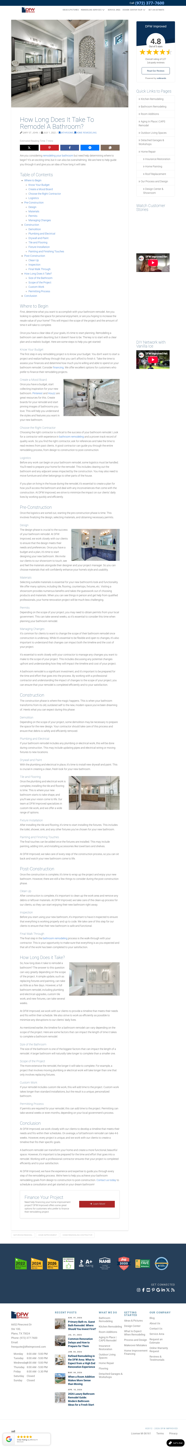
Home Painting (153, 166)
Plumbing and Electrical (41, 233)
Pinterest (37, 393)
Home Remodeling (86, 132)
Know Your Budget (39, 184)
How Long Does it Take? (38, 273)
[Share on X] (29, 148)
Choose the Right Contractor (44, 193)
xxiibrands (161, 78)
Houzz (52, 393)
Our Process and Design (154, 181)
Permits (32, 215)
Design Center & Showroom (153, 190)
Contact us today (106, 1180)
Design (32, 207)
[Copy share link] (110, 148)
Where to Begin (32, 180)
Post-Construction (34, 255)
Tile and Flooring (37, 242)
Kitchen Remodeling (152, 99)
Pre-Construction (34, 202)
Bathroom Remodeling (153, 106)
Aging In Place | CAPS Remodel (152, 123)
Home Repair (148, 151)
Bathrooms (66, 132)
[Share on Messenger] (90, 148)
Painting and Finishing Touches (46, 251)
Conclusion (30, 295)
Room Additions (150, 113)
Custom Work (36, 286)
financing (58, 367)
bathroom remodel (23, 1235)
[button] (155, 10)
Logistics (33, 198)
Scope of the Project (39, 282)
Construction (31, 224)
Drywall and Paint (38, 238)
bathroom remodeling (71, 436)
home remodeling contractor (77, 1235)
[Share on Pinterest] (49, 148)
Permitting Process (39, 291)
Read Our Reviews (155, 71)
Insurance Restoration (157, 159)
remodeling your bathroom (58, 155)
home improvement (47, 1235)
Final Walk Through (39, 269)
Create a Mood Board (40, 189)
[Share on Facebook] (69, 148)
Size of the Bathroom (40, 277)
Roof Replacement (155, 173)
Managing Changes (39, 220)
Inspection (34, 264)
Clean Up (33, 260)
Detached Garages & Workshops (151, 142)
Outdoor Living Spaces (154, 132)
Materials (33, 211)
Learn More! (99, 1203)
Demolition (34, 229)
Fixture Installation (39, 246)
